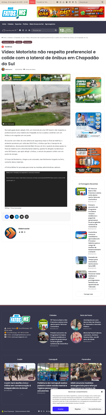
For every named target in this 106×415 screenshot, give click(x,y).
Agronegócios (50, 24)
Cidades (11, 24)
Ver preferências (95, 409)
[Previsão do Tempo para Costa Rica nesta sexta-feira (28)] (81, 260)
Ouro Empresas (9, 411)
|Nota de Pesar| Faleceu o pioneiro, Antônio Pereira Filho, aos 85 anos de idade (92, 336)
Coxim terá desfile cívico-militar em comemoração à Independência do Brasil (17, 385)
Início (4, 24)
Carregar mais (88, 294)
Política (25, 24)
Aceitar (60, 409)
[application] (36, 189)
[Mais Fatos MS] (14, 13)
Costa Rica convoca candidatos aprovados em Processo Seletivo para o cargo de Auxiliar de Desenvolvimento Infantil (94, 242)
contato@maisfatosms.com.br (21, 335)
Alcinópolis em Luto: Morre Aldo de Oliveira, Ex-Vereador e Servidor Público (92, 323)
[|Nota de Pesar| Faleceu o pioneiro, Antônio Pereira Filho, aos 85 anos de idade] (76, 337)
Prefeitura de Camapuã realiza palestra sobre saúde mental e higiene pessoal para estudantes (52, 387)
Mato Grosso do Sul (37, 24)
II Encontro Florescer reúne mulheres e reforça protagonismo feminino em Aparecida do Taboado (94, 279)
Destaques (27, 42)
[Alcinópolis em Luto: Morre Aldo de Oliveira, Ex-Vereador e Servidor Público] (76, 324)
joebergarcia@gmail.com (19, 337)
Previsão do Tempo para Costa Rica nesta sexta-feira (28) (93, 261)
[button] (102, 392)
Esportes (18, 24)
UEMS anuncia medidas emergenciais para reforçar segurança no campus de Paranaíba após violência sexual (84, 388)
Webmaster (8, 69)
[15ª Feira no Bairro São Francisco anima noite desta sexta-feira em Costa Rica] (81, 191)
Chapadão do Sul (19, 37)
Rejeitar (78, 409)
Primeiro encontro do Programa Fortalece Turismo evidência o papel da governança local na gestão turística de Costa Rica (94, 216)
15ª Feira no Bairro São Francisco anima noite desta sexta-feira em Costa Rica (94, 194)
